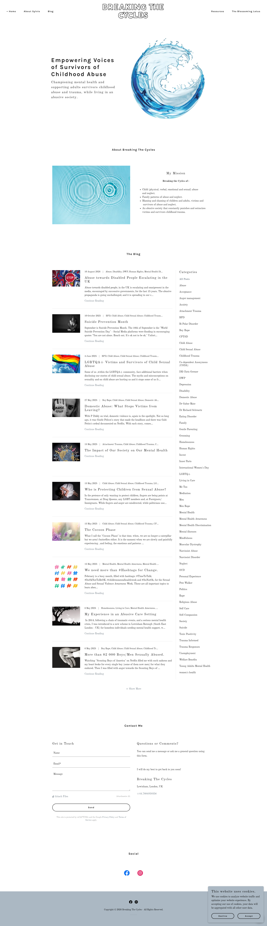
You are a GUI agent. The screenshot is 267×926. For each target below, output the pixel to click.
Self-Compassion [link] (188, 615)
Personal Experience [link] (190, 576)
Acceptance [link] (185, 292)
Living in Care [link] (187, 480)
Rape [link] (182, 596)
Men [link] (181, 500)
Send (91, 807)
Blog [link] (51, 11)
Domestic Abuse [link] (188, 397)
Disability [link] (184, 391)
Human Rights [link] (187, 448)
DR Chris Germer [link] (188, 372)
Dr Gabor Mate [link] (187, 404)
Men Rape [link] (184, 506)
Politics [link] (183, 589)
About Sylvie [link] (32, 11)
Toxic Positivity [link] (187, 634)
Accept (249, 916)
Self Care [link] (184, 608)
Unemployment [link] (187, 653)
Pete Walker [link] (185, 583)
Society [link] (183, 621)
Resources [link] (217, 11)
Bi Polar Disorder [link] (188, 324)
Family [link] (183, 423)
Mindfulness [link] (185, 538)
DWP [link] (182, 378)
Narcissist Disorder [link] (189, 557)
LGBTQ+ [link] (184, 474)
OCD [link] (182, 570)
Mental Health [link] (187, 512)
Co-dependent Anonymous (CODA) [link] (193, 364)
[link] (133, 17)
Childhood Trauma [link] (189, 356)
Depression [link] (185, 384)
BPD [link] (182, 317)
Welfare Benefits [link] (188, 660)
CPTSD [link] (183, 337)
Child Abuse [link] (185, 343)
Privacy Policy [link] (108, 817)
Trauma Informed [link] (188, 640)
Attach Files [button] (61, 796)
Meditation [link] (185, 493)
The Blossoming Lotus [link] (246, 11)
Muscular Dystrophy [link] (190, 544)
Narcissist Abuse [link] (188, 551)
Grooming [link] (184, 436)
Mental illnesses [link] (187, 532)
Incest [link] (182, 455)
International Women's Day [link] (194, 468)
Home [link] (12, 11)
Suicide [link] (183, 628)
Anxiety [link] (183, 305)
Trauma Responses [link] (189, 647)
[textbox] (91, 753)
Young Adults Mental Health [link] (194, 666)
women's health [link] (187, 672)
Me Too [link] (183, 487)
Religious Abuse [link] (188, 602)
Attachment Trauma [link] (190, 311)
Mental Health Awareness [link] (193, 519)
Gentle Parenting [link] (188, 429)
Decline (222, 916)
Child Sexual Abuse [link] (189, 349)
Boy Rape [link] (184, 330)
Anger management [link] (189, 298)
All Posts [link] (184, 279)
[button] (133, 688)
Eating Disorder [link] (187, 416)
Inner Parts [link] (185, 461)
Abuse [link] (182, 285)
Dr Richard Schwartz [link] (190, 410)
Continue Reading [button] (94, 301)
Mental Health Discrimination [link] (195, 525)
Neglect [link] (183, 564)
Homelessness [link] (186, 442)
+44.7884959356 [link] (147, 793)
